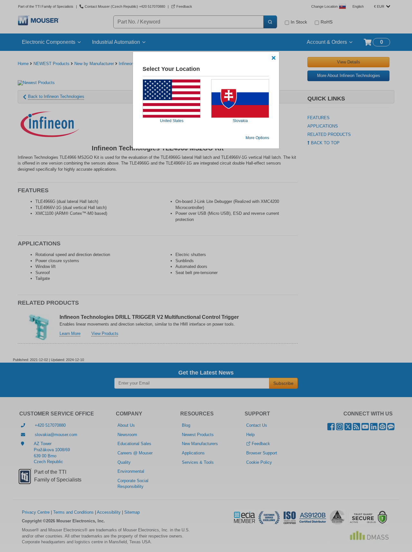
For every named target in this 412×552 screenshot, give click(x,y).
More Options (257, 138)
